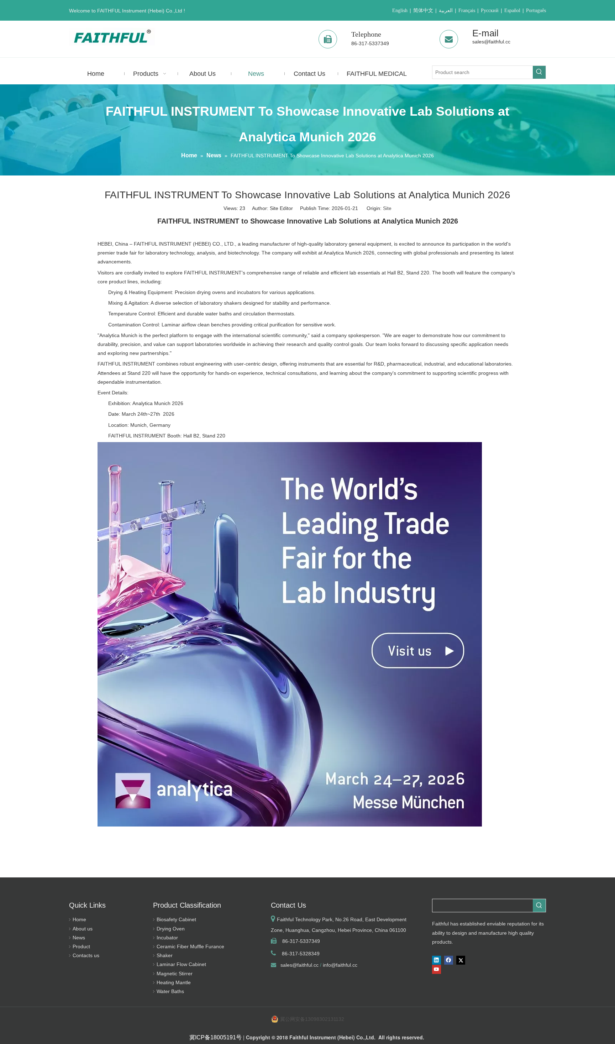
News (79, 937)
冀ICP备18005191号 (215, 1037)
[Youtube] (436, 969)
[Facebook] (448, 960)
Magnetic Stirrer (175, 973)
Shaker (165, 955)
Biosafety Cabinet (176, 919)
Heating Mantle (174, 982)
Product (81, 946)
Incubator (167, 937)
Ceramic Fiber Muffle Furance (190, 946)
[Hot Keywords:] (539, 72)
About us (83, 929)
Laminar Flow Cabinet (181, 964)
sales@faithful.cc (491, 41)
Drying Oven (171, 929)
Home (79, 919)
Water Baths (170, 991)
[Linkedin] (436, 960)
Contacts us (86, 955)
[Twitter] (460, 960)
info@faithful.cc (340, 965)
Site (387, 208)
